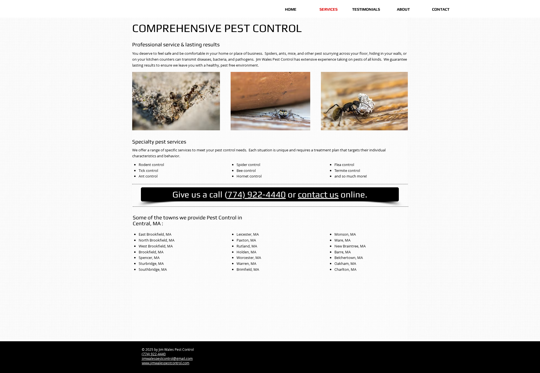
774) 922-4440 (256, 194)
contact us (318, 194)
